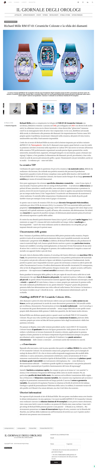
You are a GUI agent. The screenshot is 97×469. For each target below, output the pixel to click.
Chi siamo (16, 2)
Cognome (69, 444)
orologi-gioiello (21, 428)
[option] (48, 64)
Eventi (39, 15)
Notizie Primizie (77, 15)
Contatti (24, 2)
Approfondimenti (29, 15)
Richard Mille (32, 428)
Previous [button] (4, 108)
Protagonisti (53, 15)
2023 (73, 126)
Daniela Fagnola (11, 125)
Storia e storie (65, 15)
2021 (55, 126)
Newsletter (32, 2)
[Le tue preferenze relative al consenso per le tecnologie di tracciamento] (94, 466)
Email (52, 438)
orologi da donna (9, 428)
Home (10, 2)
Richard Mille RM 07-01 (46, 428)
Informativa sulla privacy (66, 454)
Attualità (18, 15)
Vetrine (45, 15)
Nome (52, 444)
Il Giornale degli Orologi (48, 9)
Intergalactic (37, 145)
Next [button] (93, 108)
